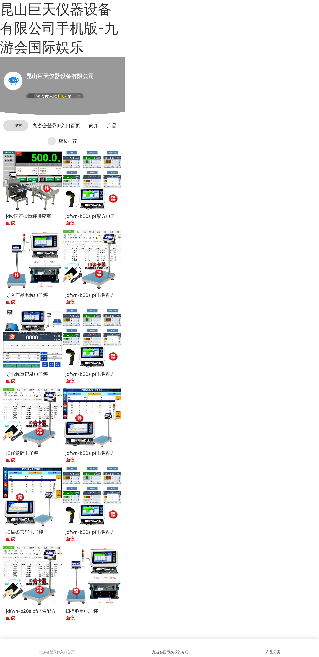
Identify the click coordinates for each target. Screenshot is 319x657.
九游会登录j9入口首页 (56, 125)
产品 (112, 125)
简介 (93, 125)
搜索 (18, 125)
